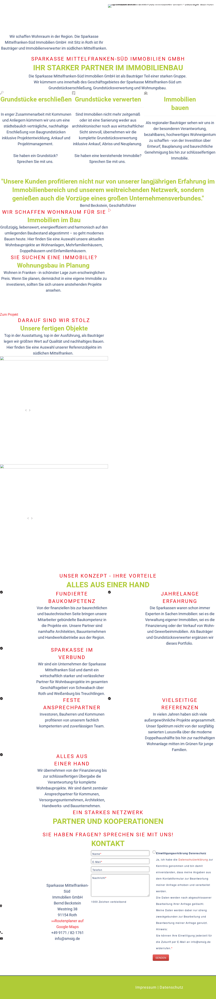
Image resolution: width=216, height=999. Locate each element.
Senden (160, 957)
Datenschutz (171, 987)
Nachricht (99, 878)
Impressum (146, 987)
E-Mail (97, 862)
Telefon (97, 870)
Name (96, 854)
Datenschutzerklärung (193, 859)
